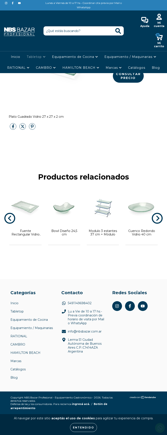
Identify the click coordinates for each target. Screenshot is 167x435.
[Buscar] (118, 31)
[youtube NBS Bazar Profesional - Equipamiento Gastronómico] (19, 3)
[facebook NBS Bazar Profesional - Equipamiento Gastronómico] (13, 3)
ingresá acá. (81, 404)
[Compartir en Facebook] (13, 128)
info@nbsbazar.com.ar (85, 331)
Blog (156, 68)
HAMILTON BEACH (79, 68)
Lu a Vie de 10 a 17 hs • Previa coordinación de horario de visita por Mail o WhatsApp (86, 317)
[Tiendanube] (143, 398)
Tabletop (35, 57)
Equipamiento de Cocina (73, 57)
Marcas (112, 68)
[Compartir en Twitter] (23, 128)
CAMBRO (44, 68)
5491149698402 (80, 303)
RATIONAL (17, 68)
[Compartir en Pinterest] (32, 128)
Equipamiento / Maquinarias (129, 57)
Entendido (83, 427)
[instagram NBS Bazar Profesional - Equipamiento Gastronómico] (6, 3)
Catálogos (136, 68)
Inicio (15, 57)
